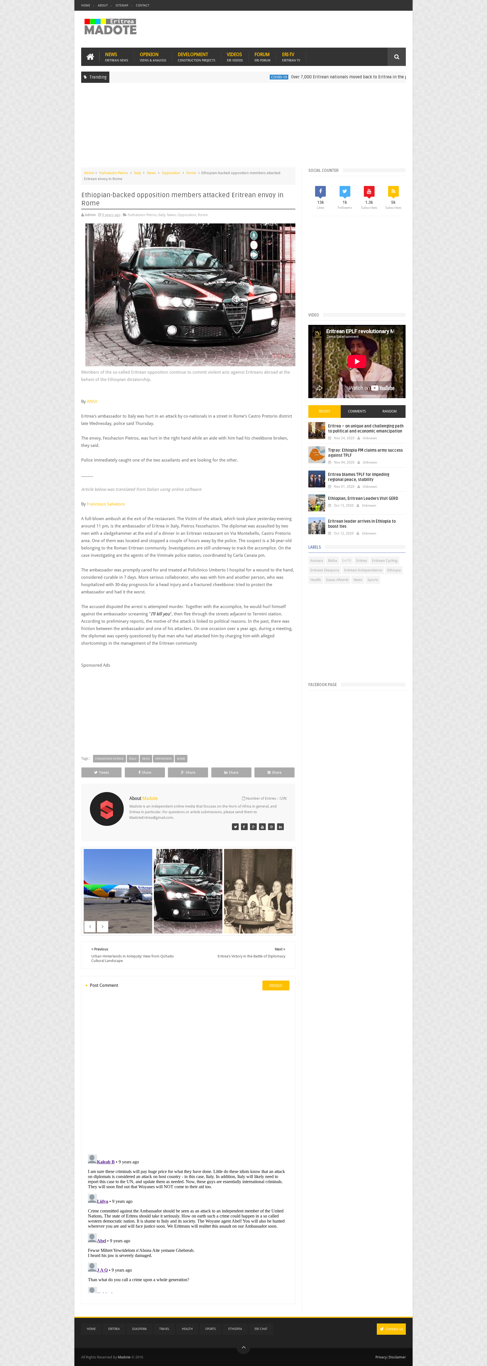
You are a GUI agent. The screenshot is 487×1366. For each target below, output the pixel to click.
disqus (275, 985)
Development (196, 57)
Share (146, 772)
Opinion (153, 57)
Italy (137, 173)
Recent (324, 411)
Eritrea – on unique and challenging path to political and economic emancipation (366, 429)
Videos (235, 57)
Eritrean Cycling (384, 560)
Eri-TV (291, 57)
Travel (164, 1329)
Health (315, 580)
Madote (124, 1357)
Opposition (171, 173)
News (116, 57)
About (103, 5)
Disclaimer (397, 1357)
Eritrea (361, 560)
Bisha (332, 560)
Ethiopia (403, 77)
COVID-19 (228, 77)
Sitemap (122, 5)
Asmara (316, 560)
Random (389, 411)
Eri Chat (260, 1329)
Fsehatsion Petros (113, 173)
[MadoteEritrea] (235, 826)
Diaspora (139, 1329)
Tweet (104, 772)
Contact (142, 5)
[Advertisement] (243, 127)
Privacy (381, 1357)
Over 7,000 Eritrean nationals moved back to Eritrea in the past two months (313, 76)
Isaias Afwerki (337, 580)
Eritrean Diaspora (324, 570)
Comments (357, 411)
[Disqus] (188, 1071)
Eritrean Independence (363, 570)
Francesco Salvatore (106, 504)
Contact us (394, 1329)
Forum (262, 57)
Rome (191, 173)
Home (85, 5)
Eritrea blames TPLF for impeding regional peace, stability (358, 477)
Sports (373, 580)
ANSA (92, 401)
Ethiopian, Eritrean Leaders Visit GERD (363, 498)
